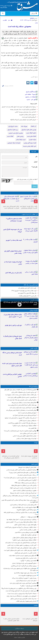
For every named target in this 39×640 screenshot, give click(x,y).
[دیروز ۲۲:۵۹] (30, 356)
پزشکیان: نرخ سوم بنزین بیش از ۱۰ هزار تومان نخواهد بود (21, 519)
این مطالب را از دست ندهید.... (29, 214)
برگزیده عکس (34, 348)
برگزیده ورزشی (34, 310)
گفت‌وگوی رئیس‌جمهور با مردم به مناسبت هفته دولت (22, 556)
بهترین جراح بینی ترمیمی (16, 133)
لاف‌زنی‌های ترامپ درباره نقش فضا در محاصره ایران (23, 505)
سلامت (36, 605)
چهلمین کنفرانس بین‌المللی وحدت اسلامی (12, 375)
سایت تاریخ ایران (13, 126)
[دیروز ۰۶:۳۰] (10, 612)
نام (36, 157)
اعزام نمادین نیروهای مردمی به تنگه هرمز (12, 353)
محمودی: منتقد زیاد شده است (19, 26)
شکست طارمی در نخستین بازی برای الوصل (25, 553)
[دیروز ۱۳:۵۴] (30, 265)
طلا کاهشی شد (32, 428)
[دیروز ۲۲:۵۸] (30, 329)
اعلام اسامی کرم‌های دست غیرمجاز (27, 467)
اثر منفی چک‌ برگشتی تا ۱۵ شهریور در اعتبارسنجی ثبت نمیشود (20, 418)
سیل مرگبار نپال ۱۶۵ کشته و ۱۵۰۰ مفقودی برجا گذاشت (22, 423)
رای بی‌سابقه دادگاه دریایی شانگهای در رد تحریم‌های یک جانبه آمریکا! (18, 588)
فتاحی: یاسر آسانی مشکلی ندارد (28, 433)
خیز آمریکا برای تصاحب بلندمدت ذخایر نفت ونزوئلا (23, 493)
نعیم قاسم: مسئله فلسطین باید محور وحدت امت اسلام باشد (20, 543)
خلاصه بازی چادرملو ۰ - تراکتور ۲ (28, 586)
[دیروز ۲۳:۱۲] (30, 318)
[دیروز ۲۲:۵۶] (30, 339)
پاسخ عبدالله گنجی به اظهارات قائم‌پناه (26, 510)
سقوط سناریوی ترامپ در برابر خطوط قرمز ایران (24, 507)
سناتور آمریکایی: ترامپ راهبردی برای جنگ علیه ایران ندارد (21, 400)
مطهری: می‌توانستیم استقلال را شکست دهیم (24, 490)
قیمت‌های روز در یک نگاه (31, 285)
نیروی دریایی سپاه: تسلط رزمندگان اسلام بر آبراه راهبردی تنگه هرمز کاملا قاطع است (20, 501)
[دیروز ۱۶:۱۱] (30, 243)
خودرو (36, 193)
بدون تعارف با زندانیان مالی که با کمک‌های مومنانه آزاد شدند (21, 591)
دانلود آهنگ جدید (31, 133)
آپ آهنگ (33, 126)
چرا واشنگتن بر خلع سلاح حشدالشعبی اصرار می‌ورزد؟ (22, 472)
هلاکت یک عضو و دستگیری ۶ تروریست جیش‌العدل (14, 219)
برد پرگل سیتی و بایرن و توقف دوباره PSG (25, 483)
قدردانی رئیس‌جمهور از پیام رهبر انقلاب (26, 601)
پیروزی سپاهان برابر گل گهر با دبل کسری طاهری (23, 566)
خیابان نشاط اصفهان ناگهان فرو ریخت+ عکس (13, 252)
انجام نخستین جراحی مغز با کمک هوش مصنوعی (11, 620)
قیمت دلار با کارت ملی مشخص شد (27, 288)
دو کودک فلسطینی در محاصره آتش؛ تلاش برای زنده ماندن (21, 470)
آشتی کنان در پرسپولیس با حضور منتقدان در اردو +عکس (21, 545)
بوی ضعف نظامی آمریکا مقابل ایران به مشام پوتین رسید (22, 405)
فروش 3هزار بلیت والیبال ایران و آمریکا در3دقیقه (23, 120)
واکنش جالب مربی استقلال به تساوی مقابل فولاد (23, 485)
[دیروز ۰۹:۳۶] (30, 276)
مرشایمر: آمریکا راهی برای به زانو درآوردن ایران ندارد (23, 408)
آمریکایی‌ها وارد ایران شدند (29, 117)
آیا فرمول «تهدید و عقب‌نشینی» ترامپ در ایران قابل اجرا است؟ (20, 478)
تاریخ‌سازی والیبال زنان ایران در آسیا (27, 413)
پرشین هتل (20, 136)
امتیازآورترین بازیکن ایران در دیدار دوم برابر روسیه (23, 109)
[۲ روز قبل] (30, 367)
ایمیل (35, 162)
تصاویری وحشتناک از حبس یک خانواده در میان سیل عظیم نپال (20, 390)
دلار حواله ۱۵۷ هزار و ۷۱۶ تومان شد (27, 293)
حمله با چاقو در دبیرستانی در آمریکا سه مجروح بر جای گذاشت (20, 527)
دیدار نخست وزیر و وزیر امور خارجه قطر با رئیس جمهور (12, 364)
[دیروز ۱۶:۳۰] (30, 233)
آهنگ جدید (10, 136)
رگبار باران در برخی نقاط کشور (13, 273)
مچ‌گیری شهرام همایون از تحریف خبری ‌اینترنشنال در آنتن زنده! (20, 431)
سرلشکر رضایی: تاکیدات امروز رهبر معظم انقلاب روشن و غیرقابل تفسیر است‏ (20, 497)
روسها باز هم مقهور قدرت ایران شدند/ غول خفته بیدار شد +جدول (19, 107)
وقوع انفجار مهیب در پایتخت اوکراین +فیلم (25, 525)
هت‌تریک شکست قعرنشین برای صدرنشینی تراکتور (23, 599)
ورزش (33, 13)
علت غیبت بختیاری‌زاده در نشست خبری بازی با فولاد (23, 488)
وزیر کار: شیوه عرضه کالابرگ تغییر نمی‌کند (12, 230)
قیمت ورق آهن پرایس (30, 143)
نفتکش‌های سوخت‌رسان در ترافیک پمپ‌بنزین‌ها (24, 403)
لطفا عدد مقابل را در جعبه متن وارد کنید (27, 179)
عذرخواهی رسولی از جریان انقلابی (27, 421)
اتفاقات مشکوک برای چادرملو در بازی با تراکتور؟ (24, 426)
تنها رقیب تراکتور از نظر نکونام (13, 325)
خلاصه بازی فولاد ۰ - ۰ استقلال (28, 517)
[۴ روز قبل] (28, 200)
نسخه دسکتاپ (19, 628)
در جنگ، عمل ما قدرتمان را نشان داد (27, 475)
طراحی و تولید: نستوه (19, 637)
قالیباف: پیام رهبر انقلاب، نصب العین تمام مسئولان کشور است (20, 550)
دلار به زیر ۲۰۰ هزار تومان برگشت (27, 296)
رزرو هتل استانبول (13, 130)
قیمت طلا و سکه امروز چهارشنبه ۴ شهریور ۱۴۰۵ (23, 291)
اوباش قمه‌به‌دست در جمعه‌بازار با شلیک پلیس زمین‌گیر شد (21, 410)
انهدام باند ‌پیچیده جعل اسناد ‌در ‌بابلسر (13, 263)
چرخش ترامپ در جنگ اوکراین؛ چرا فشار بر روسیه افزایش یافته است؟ (21, 513)
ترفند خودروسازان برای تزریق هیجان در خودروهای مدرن (11, 207)
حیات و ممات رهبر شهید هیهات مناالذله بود (25, 573)
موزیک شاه (24, 126)
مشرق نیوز (23, 5)
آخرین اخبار (34, 464)
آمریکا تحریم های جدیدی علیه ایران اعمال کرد (24, 415)
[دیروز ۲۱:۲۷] (19, 304)
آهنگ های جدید (31, 136)
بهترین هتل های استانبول (29, 130)
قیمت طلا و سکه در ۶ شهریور (14, 240)
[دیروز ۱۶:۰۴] (30, 254)
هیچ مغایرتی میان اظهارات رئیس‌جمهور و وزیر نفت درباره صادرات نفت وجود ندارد (20, 569)
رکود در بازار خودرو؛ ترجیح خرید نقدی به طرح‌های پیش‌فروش (28, 207)
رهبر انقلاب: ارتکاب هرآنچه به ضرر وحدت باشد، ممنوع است (20, 395)
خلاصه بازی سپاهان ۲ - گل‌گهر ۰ (28, 561)
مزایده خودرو (32, 139)
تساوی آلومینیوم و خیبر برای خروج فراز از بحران (24, 563)
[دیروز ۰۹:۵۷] (10, 449)
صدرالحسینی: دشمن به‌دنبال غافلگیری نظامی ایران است (22, 397)
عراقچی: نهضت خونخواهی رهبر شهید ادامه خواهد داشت (21, 548)
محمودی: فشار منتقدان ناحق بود (27, 115)
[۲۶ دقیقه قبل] (28, 612)
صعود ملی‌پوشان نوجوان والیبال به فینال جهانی (12, 337)
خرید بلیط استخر (20, 139)
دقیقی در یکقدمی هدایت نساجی (28, 530)
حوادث (36, 443)
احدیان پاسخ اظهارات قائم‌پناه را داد (27, 575)
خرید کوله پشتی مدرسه (29, 146)
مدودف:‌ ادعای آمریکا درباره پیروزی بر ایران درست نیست (21, 593)
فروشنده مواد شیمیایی (14, 143)
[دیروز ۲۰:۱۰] (30, 222)
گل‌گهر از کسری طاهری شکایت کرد (27, 480)
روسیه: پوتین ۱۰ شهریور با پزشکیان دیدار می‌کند (24, 578)
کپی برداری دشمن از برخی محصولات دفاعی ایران (23, 392)
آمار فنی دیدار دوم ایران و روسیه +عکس (25, 112)
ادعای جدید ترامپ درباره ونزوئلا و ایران (26, 581)
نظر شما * (34, 167)
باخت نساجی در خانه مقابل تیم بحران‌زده (26, 558)
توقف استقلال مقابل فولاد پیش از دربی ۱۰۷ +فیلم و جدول (13, 315)
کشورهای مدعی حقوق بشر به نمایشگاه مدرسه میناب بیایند (21, 596)
